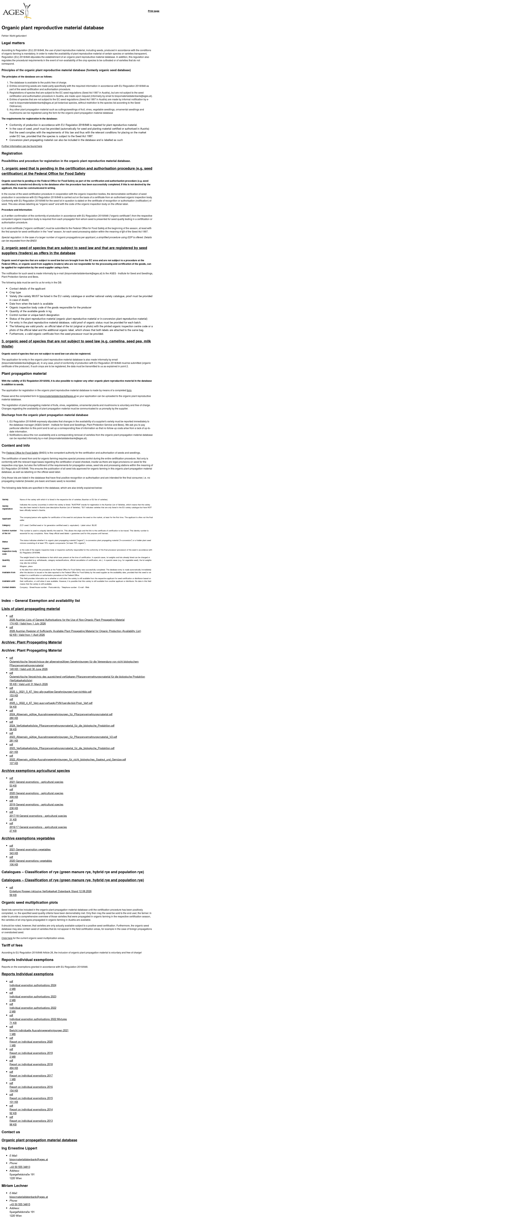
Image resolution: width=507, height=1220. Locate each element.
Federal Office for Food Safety (22, 452)
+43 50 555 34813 (20, 1167)
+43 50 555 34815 (20, 1204)
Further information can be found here (22, 146)
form (129, 390)
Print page (153, 11)
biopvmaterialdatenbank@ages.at (57, 396)
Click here (7, 938)
